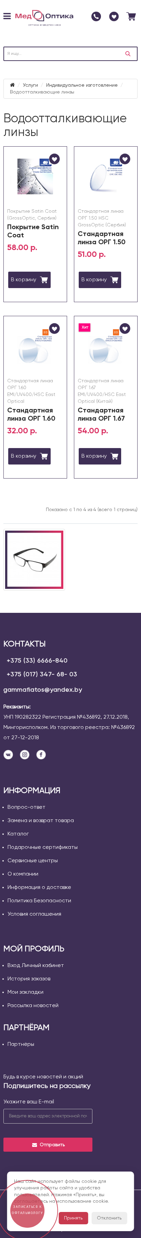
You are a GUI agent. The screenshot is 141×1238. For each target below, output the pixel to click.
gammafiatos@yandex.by (42, 690)
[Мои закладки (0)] (114, 16)
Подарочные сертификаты (43, 847)
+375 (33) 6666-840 (37, 661)
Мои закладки (25, 992)
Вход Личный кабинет (36, 965)
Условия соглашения (34, 914)
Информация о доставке (39, 887)
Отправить (52, 1144)
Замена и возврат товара (41, 821)
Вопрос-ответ (27, 807)
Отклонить (109, 1218)
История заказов (29, 979)
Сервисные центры (33, 861)
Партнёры (21, 1044)
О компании (23, 874)
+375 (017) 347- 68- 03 (42, 674)
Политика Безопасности (39, 901)
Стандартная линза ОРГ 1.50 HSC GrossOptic (103, 242)
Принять (73, 1218)
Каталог (18, 834)
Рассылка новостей (33, 1005)
